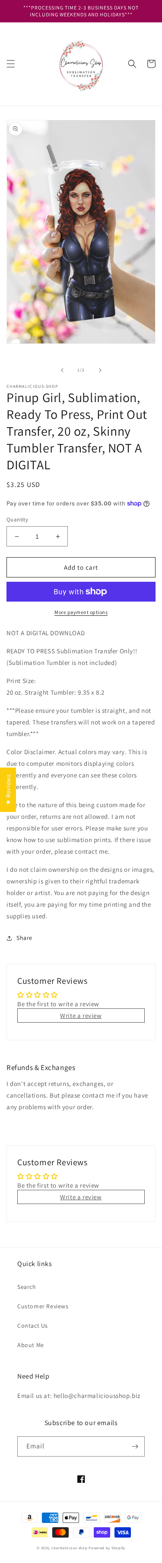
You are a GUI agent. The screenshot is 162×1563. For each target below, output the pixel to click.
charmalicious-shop (69, 1547)
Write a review (81, 1015)
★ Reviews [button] (8, 789)
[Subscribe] (134, 1446)
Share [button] (24, 938)
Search (26, 1287)
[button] (10, 63)
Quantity (17, 519)
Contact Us (32, 1325)
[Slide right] (100, 370)
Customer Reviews (43, 1306)
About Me (30, 1345)
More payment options (81, 612)
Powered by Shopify (107, 1547)
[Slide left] (62, 370)
